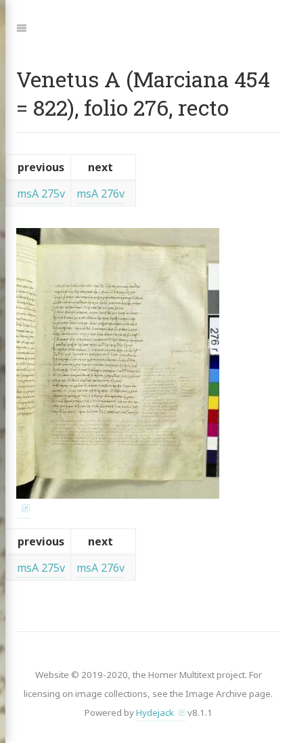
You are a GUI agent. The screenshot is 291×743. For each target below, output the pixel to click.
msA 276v (100, 193)
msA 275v (41, 193)
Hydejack (155, 712)
